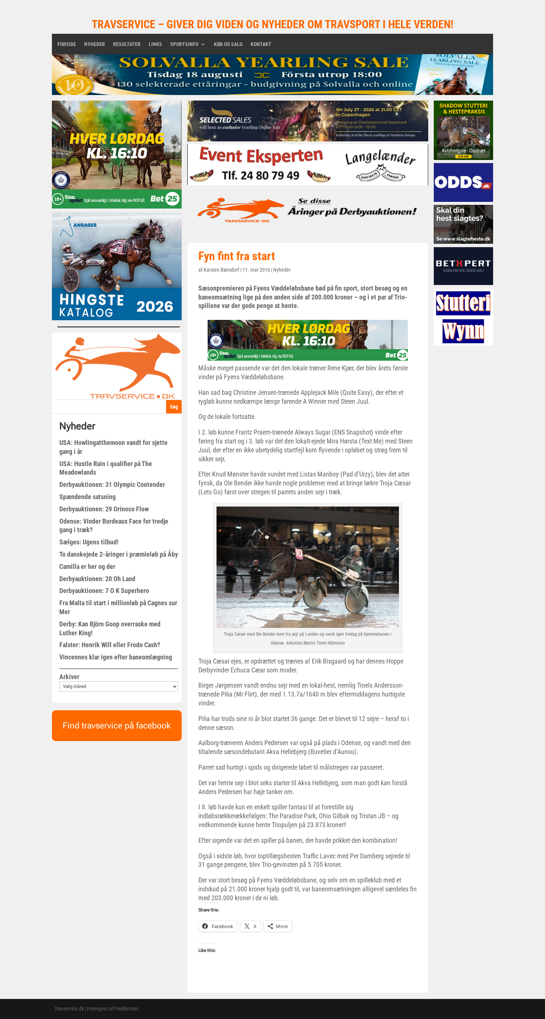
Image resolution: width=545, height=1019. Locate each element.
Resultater (127, 44)
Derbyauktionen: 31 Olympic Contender (112, 484)
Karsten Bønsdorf (221, 270)
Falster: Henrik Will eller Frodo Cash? (109, 645)
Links (155, 44)
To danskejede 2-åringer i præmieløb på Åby (118, 554)
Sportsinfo (184, 44)
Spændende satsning (87, 497)
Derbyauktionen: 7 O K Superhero (104, 590)
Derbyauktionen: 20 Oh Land (97, 579)
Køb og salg (228, 44)
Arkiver (69, 677)
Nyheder (94, 44)
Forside (66, 44)
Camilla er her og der (87, 566)
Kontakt (261, 44)
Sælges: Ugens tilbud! (89, 542)
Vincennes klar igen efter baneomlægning (115, 657)
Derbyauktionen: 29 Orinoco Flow (104, 509)
